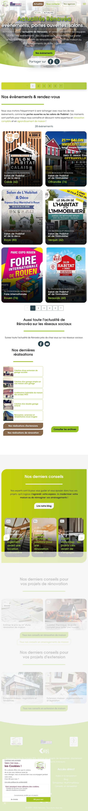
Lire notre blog (44, 505)
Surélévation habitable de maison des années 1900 (28, 393)
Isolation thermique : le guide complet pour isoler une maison (63, 626)
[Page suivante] (60, 85)
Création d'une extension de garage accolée (26, 371)
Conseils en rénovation (66, 786)
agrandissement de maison (31, 121)
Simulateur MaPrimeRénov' (66, 782)
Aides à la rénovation (66, 775)
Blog (66, 779)
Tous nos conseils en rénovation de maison (44, 635)
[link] (50, 61)
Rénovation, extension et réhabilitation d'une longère (25, 416)
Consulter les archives (65, 429)
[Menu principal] (84, 4)
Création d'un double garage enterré (26, 405)
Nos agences (69, 4)
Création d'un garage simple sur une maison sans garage (27, 382)
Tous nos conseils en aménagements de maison (44, 642)
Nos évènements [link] (44, 53)
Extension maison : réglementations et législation (65, 699)
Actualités (38, 4)
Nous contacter (53, 4)
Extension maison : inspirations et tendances (20, 699)
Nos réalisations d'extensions (23, 425)
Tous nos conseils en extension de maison (44, 708)
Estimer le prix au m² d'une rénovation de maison (17, 626)
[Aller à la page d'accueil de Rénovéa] (5, 4)
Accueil (37, 13)
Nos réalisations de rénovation (23, 432)
